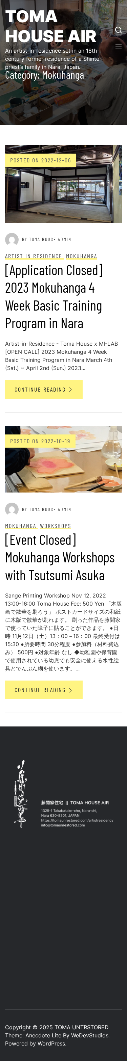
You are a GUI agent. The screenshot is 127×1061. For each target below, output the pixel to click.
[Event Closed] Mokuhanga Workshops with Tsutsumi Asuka (60, 557)
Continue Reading (41, 389)
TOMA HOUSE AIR (51, 26)
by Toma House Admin (46, 239)
